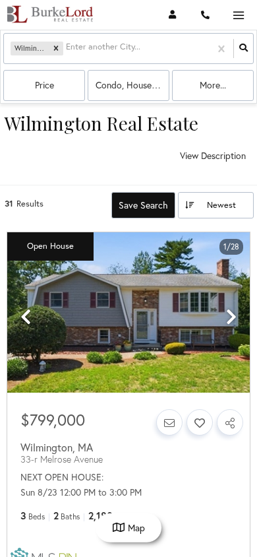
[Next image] (231, 317)
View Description (213, 155)
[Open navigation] (238, 15)
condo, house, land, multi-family (132, 85)
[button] (56, 49)
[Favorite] (199, 422)
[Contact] (169, 422)
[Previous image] (25, 317)
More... (213, 85)
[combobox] (67, 48)
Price (44, 85)
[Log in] (172, 15)
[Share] (230, 422)
